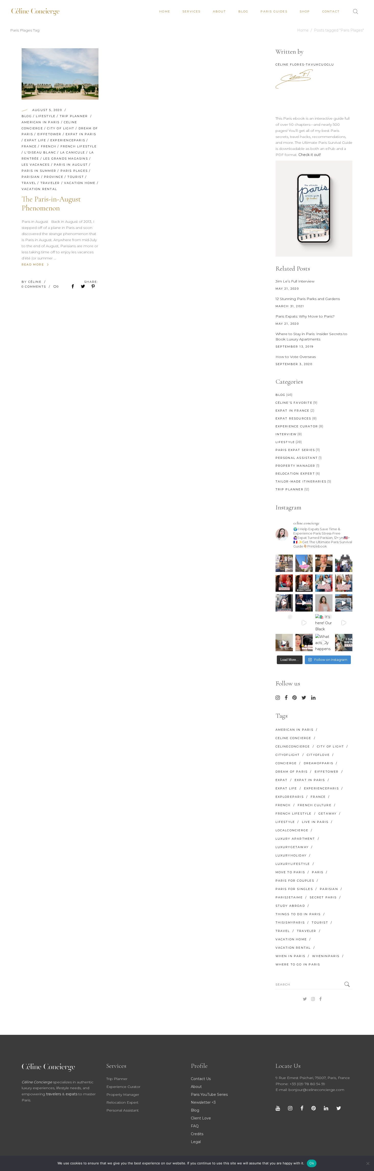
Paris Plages (74, 171)
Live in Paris (315, 822)
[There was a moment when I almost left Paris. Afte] (304, 583)
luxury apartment (295, 838)
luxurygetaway (292, 847)
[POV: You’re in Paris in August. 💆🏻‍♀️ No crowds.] (304, 563)
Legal (196, 1141)
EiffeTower (49, 134)
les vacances (36, 164)
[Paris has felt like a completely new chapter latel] (304, 603)
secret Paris (323, 897)
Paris (317, 872)
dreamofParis (318, 763)
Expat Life (35, 140)
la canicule (72, 152)
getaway (328, 813)
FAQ (195, 1126)
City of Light (60, 128)
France (29, 146)
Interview (286, 434)
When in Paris (291, 956)
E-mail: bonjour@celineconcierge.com (310, 1089)
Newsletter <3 (203, 1102)
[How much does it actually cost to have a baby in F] (284, 642)
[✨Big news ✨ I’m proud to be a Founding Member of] (324, 603)
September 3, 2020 (294, 364)
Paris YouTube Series (209, 1094)
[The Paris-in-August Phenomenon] (60, 74)
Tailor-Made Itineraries (301, 481)
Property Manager (295, 465)
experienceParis (67, 140)
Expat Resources (293, 418)
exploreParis (290, 797)
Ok (311, 1163)
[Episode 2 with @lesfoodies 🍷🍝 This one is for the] (284, 603)
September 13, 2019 (295, 346)
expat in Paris (81, 134)
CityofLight (288, 755)
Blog (27, 116)
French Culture (315, 805)
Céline (35, 282)
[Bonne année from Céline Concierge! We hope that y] (343, 603)
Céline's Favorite (294, 402)
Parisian (31, 177)
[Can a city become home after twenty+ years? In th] (324, 583)
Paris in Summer (39, 171)
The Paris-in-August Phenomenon (51, 203)
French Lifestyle (79, 146)
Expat (282, 780)
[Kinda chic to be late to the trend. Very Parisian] (284, 563)
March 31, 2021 (290, 306)
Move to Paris (290, 872)
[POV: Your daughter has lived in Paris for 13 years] (324, 563)
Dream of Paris (292, 771)
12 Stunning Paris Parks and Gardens (308, 298)
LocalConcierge (292, 830)
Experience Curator (297, 426)
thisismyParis (290, 922)
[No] (367, 1163)
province (53, 177)
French (48, 146)
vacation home (80, 183)
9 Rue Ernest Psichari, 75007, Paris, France (313, 1077)
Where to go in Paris (298, 964)
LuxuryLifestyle (293, 864)
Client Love (201, 1118)
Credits (197, 1134)
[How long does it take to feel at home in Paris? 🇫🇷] (343, 583)
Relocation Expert (295, 473)
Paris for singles (294, 889)
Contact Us (201, 1078)
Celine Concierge (293, 738)
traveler (50, 183)
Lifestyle (45, 116)
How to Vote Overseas (296, 356)
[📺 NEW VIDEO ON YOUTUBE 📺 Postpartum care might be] (304, 642)
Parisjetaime (289, 897)
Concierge (286, 763)
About (196, 1086)
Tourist (75, 177)
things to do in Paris (298, 914)
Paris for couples (295, 880)
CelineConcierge (293, 746)
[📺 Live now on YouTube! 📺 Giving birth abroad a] (343, 642)
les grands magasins (65, 158)
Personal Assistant (297, 458)
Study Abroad (290, 906)
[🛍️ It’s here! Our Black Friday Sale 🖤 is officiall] (324, 622)
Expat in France (293, 410)
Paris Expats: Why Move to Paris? (305, 316)
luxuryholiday (291, 855)
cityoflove (318, 755)
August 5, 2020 (47, 110)
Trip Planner (74, 116)
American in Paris (41, 122)
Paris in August (71, 164)
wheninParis (325, 956)
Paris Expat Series (295, 450)
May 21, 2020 (287, 288)
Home (303, 30)
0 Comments (34, 286)
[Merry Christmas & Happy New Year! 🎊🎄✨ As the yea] (304, 622)
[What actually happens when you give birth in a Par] (324, 642)
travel (29, 183)
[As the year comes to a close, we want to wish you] (284, 622)
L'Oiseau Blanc (40, 152)
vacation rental (39, 189)
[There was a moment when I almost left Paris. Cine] (284, 583)
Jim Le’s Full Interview (295, 281)
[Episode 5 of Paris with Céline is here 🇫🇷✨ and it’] (343, 563)
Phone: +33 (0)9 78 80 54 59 (300, 1084)
